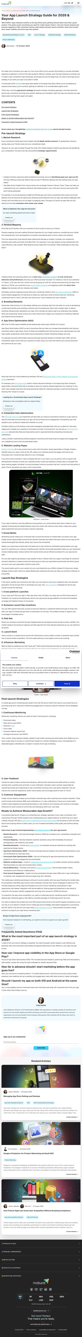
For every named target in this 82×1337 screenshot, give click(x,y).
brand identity (34, 845)
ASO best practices (12, 417)
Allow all (67, 684)
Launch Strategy (39, 35)
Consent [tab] (14, 657)
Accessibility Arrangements (47, 1329)
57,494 (18, 84)
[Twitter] (41, 1289)
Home (3, 10)
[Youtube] (36, 1289)
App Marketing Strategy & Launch (13, 35)
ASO (29, 35)
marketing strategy (50, 277)
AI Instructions (62, 1329)
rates (13, 726)
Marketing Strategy (54, 35)
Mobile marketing (8, 449)
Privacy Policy (19, 1329)
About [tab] (68, 657)
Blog (8, 10)
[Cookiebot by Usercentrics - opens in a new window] (71, 651)
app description (21, 383)
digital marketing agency (43, 908)
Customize (40, 684)
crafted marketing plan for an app (39, 129)
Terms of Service (31, 1329)
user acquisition (51, 585)
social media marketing (39, 285)
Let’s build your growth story (40, 1324)
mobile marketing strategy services (57, 334)
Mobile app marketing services (42, 571)
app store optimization (63, 292)
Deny (15, 684)
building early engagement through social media (39, 821)
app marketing (50, 744)
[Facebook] (31, 1289)
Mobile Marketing (69, 35)
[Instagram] (50, 1289)
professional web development (42, 862)
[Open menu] (78, 3)
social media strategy (44, 868)
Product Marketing (8, 39)
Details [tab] (41, 657)
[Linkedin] (45, 1289)
